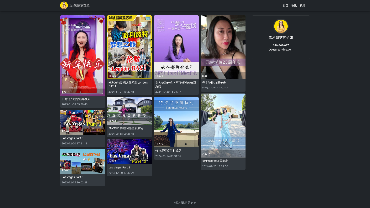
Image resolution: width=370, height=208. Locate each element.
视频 (302, 5)
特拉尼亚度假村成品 (168, 150)
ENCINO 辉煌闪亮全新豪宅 (125, 128)
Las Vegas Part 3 (72, 138)
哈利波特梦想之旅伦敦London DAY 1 (128, 84)
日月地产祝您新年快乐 (76, 99)
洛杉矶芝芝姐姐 (281, 37)
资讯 (294, 5)
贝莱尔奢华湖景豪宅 (215, 161)
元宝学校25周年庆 (214, 83)
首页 (285, 5)
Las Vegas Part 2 (119, 167)
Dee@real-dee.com (281, 49)
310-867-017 (281, 45)
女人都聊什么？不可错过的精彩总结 (175, 84)
